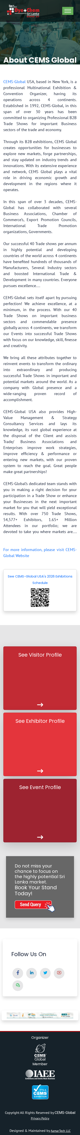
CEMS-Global (14, 81)
